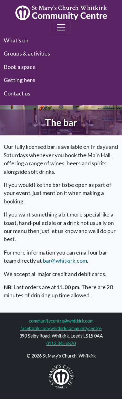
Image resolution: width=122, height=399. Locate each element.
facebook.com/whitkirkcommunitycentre (61, 328)
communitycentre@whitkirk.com (61, 321)
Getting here (19, 80)
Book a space (20, 67)
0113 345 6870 (61, 343)
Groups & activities (27, 53)
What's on (16, 40)
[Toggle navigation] (61, 27)
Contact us (17, 93)
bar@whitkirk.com (65, 260)
